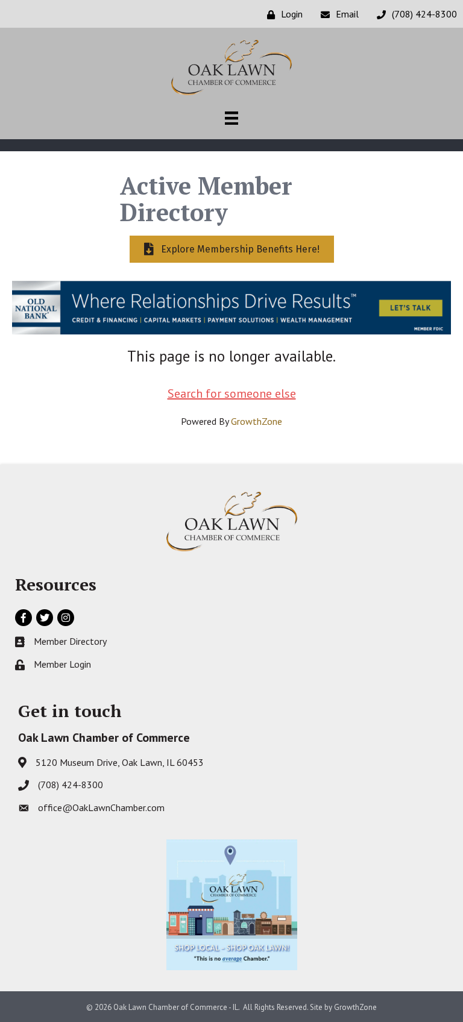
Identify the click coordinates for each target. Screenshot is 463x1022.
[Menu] (231, 118)
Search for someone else (232, 393)
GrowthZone (256, 421)
